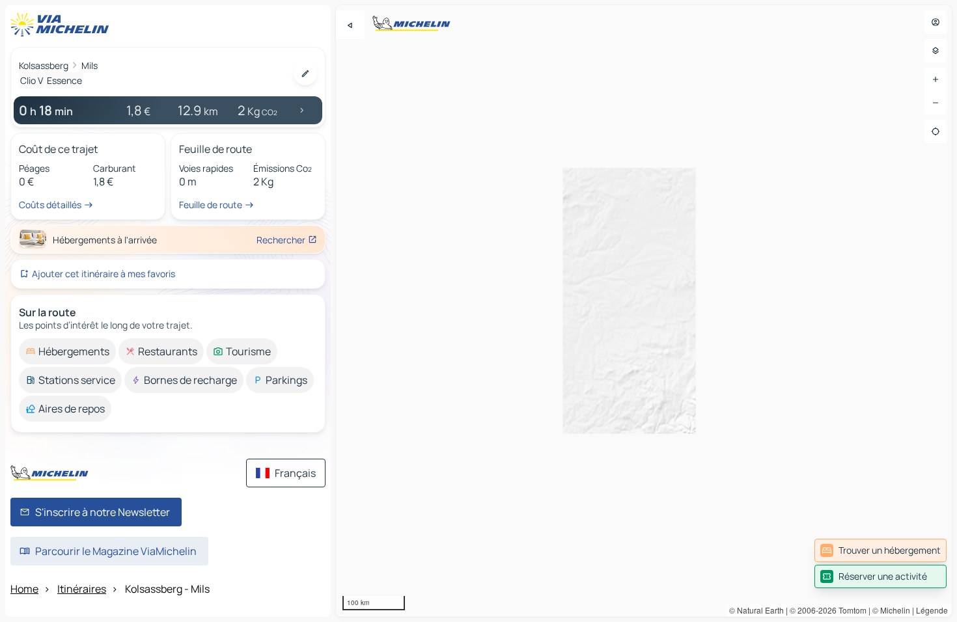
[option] (67, 351)
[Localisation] (935, 131)
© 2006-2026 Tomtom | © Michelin (850, 609)
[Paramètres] (935, 50)
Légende (932, 609)
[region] (644, 311)
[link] (880, 550)
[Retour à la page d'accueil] (62, 24)
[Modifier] (305, 73)
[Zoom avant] (935, 79)
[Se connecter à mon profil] (935, 22)
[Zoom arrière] (935, 103)
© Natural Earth (756, 609)
